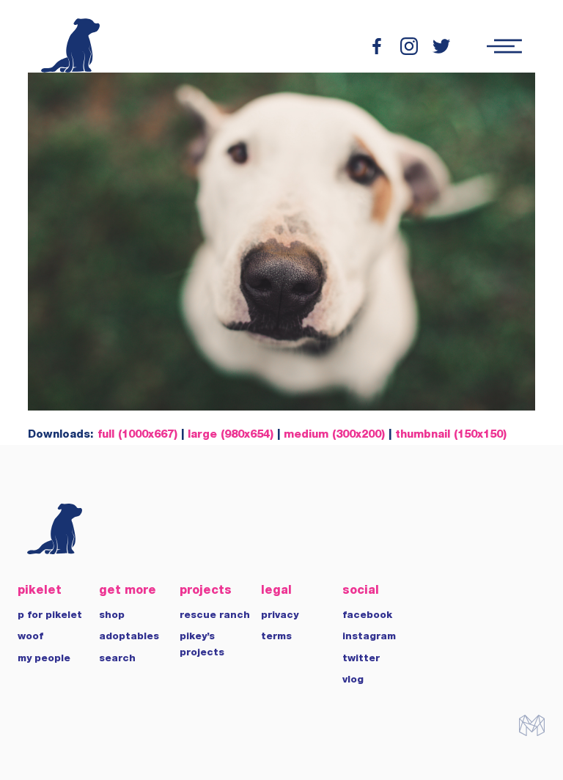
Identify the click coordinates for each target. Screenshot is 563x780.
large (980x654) (230, 435)
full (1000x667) (137, 435)
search (117, 659)
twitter (361, 659)
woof (30, 637)
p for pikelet (50, 616)
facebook (367, 616)
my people (44, 659)
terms (276, 637)
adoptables (129, 637)
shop (112, 616)
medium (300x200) (334, 435)
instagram (369, 637)
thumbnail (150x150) (451, 435)
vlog (353, 680)
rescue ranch (215, 616)
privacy (279, 616)
